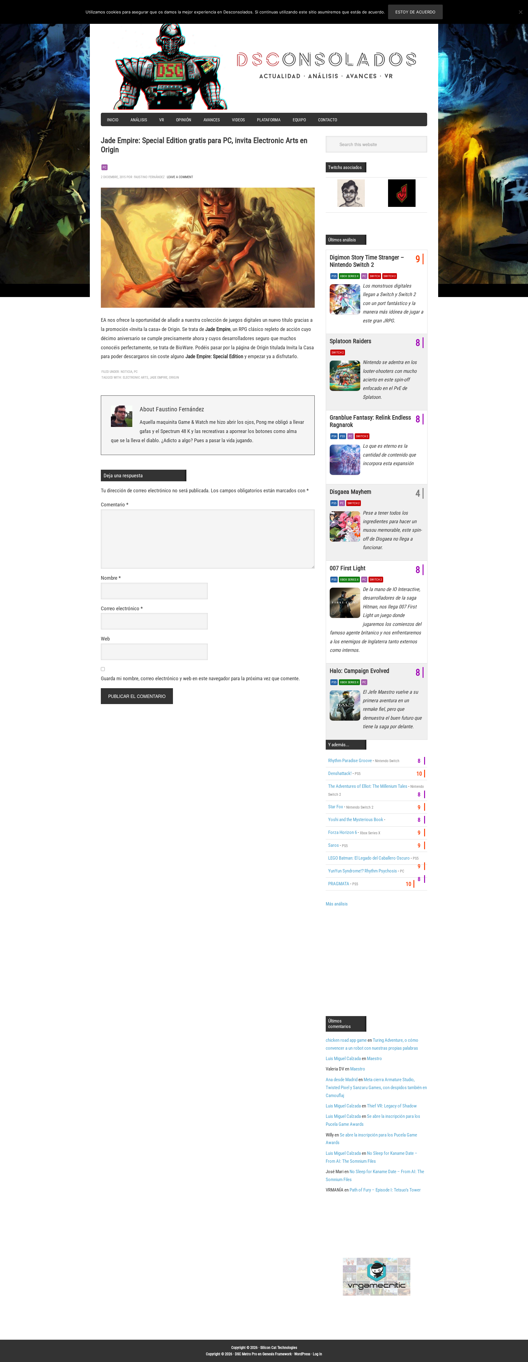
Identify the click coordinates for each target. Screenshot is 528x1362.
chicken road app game (346, 1040)
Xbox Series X (349, 276)
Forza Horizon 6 (342, 832)
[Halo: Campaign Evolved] (346, 707)
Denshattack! (340, 773)
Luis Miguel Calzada (343, 1058)
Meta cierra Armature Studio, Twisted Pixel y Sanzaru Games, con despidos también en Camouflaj (376, 1087)
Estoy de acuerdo (415, 11)
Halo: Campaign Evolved (359, 670)
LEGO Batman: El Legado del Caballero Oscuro (369, 858)
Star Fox (335, 806)
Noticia (126, 372)
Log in (317, 1354)
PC (104, 167)
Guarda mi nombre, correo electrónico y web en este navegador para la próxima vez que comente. (200, 678)
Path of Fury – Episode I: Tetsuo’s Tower (385, 1190)
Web (105, 639)
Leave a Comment (180, 177)
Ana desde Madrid (342, 1079)
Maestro (374, 1058)
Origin (174, 378)
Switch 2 (389, 276)
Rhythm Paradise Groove (350, 760)
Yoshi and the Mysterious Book (355, 819)
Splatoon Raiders (350, 341)
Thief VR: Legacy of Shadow (392, 1106)
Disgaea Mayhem (350, 491)
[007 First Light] (346, 604)
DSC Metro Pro (246, 1354)
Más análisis (337, 904)
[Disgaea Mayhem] (346, 528)
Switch (375, 276)
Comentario (114, 504)
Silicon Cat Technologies (278, 1347)
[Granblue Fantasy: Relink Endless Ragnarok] (346, 461)
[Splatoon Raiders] (346, 377)
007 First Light (347, 568)
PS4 (334, 436)
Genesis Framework (277, 1354)
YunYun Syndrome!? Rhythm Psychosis (362, 871)
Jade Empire (158, 378)
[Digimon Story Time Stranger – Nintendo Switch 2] (346, 301)
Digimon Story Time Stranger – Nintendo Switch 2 (367, 261)
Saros (333, 845)
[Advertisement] (377, 961)
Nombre (111, 578)
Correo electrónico (122, 608)
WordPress (302, 1354)
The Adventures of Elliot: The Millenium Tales (367, 786)
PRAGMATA (338, 884)
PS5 (334, 276)
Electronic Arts (135, 378)
